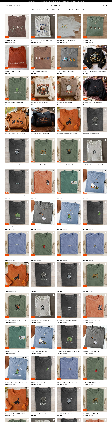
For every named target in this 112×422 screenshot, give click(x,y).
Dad (66, 9)
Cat (58, 9)
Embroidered (52, 9)
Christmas (71, 9)
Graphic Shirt (45, 9)
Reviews (82, 9)
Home (29, 9)
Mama (62, 9)
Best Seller (39, 9)
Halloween (77, 9)
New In (33, 9)
